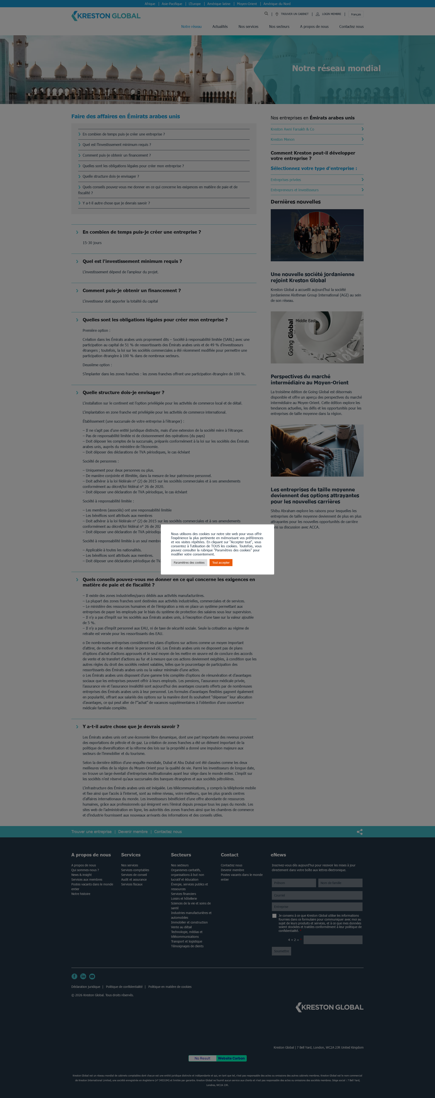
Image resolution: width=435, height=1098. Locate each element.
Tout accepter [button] (221, 562)
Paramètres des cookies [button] (189, 562)
